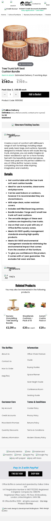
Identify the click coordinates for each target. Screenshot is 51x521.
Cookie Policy (33, 408)
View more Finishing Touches (27, 125)
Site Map (44, 501)
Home (3, 15)
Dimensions (14, 269)
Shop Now (35, 474)
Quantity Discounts (10, 430)
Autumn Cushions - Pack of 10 (44, 318)
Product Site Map (25, 503)
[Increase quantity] (16, 94)
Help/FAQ (6, 376)
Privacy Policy (32, 415)
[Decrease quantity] (4, 94)
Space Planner (33, 374)
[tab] (25, 136)
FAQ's (12, 276)
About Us (5, 354)
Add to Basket (35, 94)
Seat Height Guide (35, 382)
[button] (5, 315)
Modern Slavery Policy (36, 437)
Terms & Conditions (35, 430)
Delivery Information (10, 437)
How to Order (7, 368)
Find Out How (17, 474)
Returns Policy (33, 423)
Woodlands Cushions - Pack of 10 (28, 318)
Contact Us (7, 361)
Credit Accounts (9, 415)
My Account (7, 408)
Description (14, 135)
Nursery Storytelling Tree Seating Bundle (12, 319)
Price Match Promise (10, 423)
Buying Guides (33, 367)
